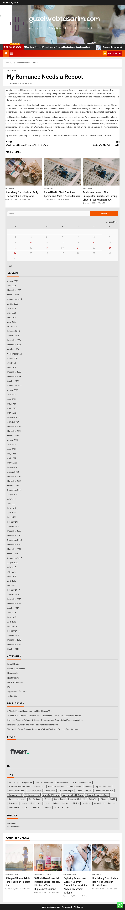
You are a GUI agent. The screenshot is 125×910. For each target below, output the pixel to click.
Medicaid (65, 803)
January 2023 (13, 422)
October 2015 (13, 649)
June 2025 (11, 313)
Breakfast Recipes (66, 791)
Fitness (103, 799)
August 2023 (12, 390)
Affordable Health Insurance (20, 787)
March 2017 (12, 585)
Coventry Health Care (17, 799)
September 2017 (14, 558)
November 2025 (14, 290)
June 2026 (11, 286)
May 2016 (11, 617)
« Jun (9, 266)
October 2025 (13, 295)
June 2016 (11, 613)
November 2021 (14, 481)
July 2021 (11, 499)
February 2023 (13, 417)
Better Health (50, 791)
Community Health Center (73, 795)
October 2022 (13, 435)
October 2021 (13, 485)
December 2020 (14, 531)
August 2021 (12, 494)
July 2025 (11, 308)
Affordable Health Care (82, 782)
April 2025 (11, 322)
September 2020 (14, 540)
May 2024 (11, 367)
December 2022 (14, 426)
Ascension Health (74, 787)
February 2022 (13, 467)
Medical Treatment (15, 682)
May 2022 (11, 454)
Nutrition (111, 803)
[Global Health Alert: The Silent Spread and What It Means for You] (62, 172)
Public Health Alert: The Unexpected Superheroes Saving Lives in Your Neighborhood (100, 196)
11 (31, 242)
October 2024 (13, 349)
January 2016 (13, 635)
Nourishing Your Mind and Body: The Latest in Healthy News (32, 725)
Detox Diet (93, 799)
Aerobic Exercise (63, 782)
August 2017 (12, 563)
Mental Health (99, 803)
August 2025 (12, 304)
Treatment (36, 807)
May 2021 (11, 508)
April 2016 (11, 622)
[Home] (6, 53)
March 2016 (12, 626)
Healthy (24, 803)
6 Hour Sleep (13, 782)
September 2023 (14, 385)
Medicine (86, 803)
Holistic (56, 803)
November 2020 (14, 535)
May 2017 (11, 576)
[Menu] (11, 53)
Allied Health (39, 787)
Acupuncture (27, 782)
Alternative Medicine (56, 787)
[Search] (100, 53)
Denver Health (59, 799)
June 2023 (11, 399)
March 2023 (12, 413)
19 (47, 248)
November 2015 (14, 644)
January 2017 (13, 594)
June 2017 (11, 572)
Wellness (47, 807)
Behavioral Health (34, 791)
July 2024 (11, 363)
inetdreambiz (13, 823)
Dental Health (13, 664)
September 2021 (14, 490)
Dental (47, 799)
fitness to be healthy (16, 669)
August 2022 (12, 440)
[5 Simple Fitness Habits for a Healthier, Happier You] (19, 857)
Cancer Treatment (84, 791)
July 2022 (11, 444)
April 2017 (11, 581)
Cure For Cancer (35, 799)
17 (15, 248)
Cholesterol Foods (32, 795)
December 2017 (14, 544)
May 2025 (11, 317)
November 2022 (14, 431)
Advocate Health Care (44, 782)
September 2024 (14, 354)
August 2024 (12, 358)
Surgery (25, 807)
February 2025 (13, 331)
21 (78, 248)
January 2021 (13, 526)
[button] (11, 53)
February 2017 (13, 590)
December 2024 (14, 340)
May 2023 (11, 404)
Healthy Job (12, 673)
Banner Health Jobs (16, 791)
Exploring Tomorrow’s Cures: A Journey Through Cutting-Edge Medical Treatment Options (45, 720)
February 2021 (13, 522)
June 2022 (11, 449)
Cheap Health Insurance (104, 791)
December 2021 (14, 476)
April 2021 (11, 513)
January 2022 (13, 472)
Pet (8, 687)
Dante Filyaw (13, 83)
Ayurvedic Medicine (103, 787)
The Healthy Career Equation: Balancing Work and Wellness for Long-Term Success (42, 729)
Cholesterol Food (15, 795)
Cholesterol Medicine (51, 795)
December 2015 (14, 640)
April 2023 (11, 408)
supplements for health (17, 691)
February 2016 (13, 631)
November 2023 (14, 376)
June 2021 (11, 504)
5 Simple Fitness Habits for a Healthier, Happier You (29, 711)
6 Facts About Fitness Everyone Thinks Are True (26, 145)
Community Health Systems (97, 795)
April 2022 (11, 458)
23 (110, 248)
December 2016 (14, 599)
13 (62, 242)
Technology (12, 696)
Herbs (47, 803)
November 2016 (14, 603)
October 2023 (13, 381)
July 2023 (11, 395)
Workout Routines (62, 807)
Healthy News (11, 70)
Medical (76, 803)
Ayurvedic (88, 787)
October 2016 (13, 608)
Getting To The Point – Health (106, 143)
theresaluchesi (13, 826)
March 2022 (12, 463)
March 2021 (12, 517)
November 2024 (14, 345)
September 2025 (14, 299)
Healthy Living (36, 803)
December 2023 (14, 372)
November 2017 (14, 549)
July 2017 (11, 567)
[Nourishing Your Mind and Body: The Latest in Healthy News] (23, 172)
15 (94, 242)
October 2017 (13, 554)
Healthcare (13, 803)
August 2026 (12, 281)
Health (112, 799)
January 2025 (13, 336)
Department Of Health (76, 799)
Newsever (66, 907)
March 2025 (12, 326)
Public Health (14, 807)
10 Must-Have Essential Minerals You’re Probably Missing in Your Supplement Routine (44, 716)
